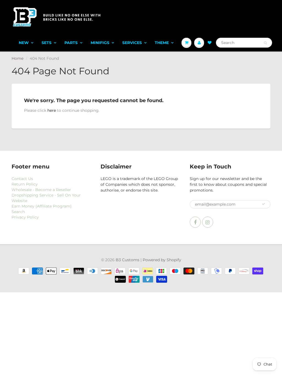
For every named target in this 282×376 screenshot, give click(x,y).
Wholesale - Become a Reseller (41, 189)
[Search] (265, 43)
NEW (24, 42)
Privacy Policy (25, 217)
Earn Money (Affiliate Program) (42, 206)
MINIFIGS (100, 42)
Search (18, 211)
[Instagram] (207, 222)
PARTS (71, 42)
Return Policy (25, 184)
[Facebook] (195, 222)
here (51, 110)
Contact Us (22, 178)
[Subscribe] (263, 204)
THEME (162, 42)
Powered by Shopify (162, 259)
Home (17, 58)
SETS (46, 42)
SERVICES (132, 42)
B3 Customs (127, 259)
